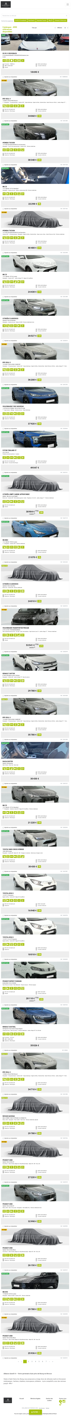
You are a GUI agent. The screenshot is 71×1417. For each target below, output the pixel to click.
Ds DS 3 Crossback (20, 20)
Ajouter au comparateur (10, 77)
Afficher (59, 27)
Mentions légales (35, 1398)
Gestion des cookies (49, 1399)
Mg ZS (51, 20)
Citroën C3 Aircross (60, 20)
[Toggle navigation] (67, 4)
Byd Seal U (31, 20)
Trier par (34, 27)
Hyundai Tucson (41, 20)
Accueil (22, 1398)
